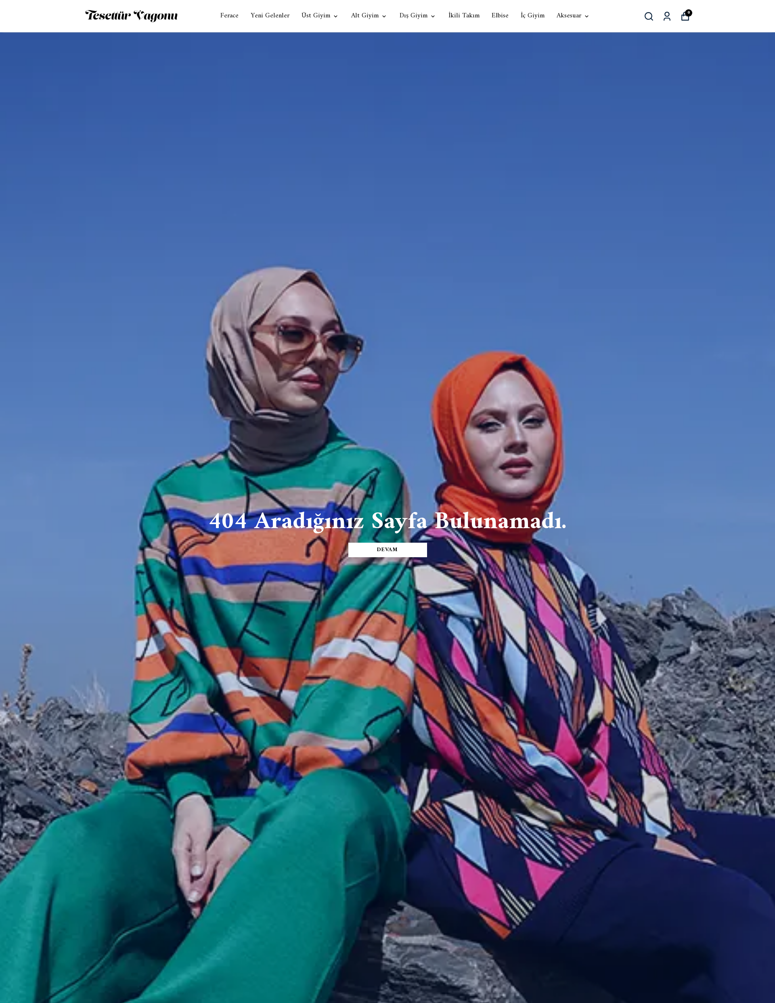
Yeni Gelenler (270, 16)
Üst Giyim (316, 16)
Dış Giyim (413, 16)
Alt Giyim (365, 16)
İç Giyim (533, 16)
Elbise (500, 16)
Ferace (229, 16)
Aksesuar (569, 16)
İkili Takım (464, 16)
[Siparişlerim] (667, 16)
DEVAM (387, 550)
